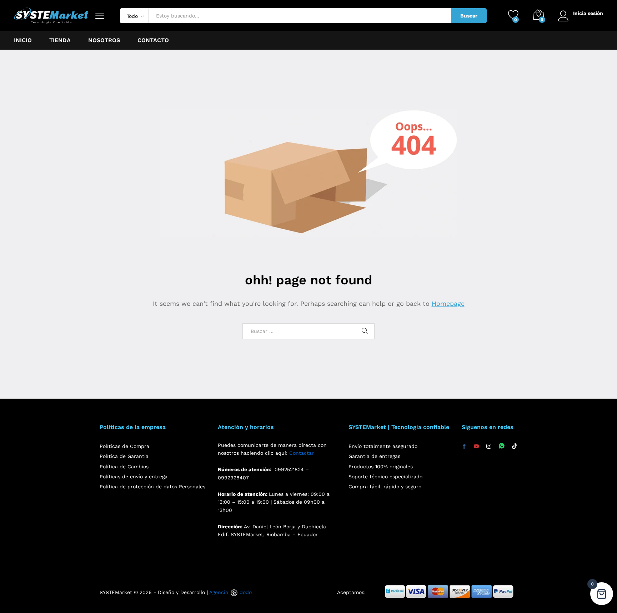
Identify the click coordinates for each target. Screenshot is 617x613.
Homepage (448, 303)
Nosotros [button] (104, 40)
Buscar (468, 16)
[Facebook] (464, 446)
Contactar (301, 453)
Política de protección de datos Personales (152, 486)
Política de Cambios (124, 466)
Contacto (153, 40)
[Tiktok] (514, 446)
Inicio (23, 40)
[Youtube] (476, 446)
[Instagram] (488, 446)
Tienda (60, 40)
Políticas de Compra (124, 446)
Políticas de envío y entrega (133, 476)
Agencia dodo (230, 592)
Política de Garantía (124, 456)
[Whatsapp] (501, 446)
